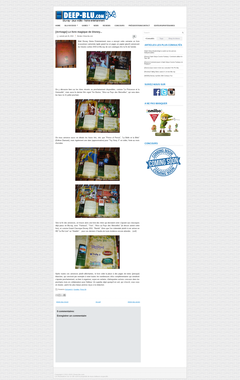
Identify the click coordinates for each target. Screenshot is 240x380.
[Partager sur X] (62, 295)
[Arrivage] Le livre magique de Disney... (78, 32)
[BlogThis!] (59, 295)
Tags (161, 39)
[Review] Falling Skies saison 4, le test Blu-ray (159, 72)
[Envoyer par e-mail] (56, 295)
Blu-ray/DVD (71, 25)
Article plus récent (62, 302)
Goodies (76, 289)
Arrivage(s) (69, 289)
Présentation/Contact (139, 26)
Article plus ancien (134, 302)
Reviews (106, 26)
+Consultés (149, 39)
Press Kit (83, 289)
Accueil (98, 302)
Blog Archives (174, 39)
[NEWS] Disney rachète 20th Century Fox (158, 76)
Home (57, 26)
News (96, 26)
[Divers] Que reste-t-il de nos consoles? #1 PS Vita (161, 68)
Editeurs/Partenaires (164, 26)
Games (86, 25)
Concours (119, 26)
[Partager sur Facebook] (64, 295)
